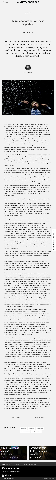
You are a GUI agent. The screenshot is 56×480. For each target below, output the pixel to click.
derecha (31, 428)
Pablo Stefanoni (28, 72)
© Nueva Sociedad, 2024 (8, 478)
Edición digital (17, 464)
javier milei (40, 428)
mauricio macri (25, 432)
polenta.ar (51, 478)
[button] (5, 2)
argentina (23, 428)
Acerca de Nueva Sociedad (30, 464)
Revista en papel (5, 464)
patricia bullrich (36, 432)
